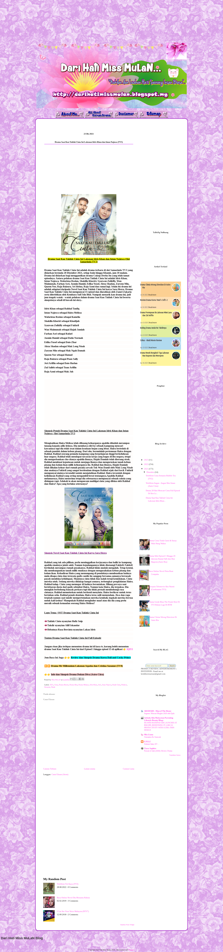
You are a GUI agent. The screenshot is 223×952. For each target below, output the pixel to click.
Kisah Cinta (116, 685)
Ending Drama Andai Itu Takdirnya (153, 328)
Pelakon (124, 685)
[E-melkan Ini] (71, 678)
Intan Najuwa (107, 685)
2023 (146, 460)
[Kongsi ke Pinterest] (82, 678)
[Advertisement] (91, 21)
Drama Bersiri (64, 685)
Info (99, 685)
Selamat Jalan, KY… (151, 744)
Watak (53, 687)
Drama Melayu (83, 685)
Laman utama (89, 769)
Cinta (56, 685)
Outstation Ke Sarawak (152, 737)
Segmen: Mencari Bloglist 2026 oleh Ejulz (159, 713)
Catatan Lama (128, 769)
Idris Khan (93, 685)
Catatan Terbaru (49, 769)
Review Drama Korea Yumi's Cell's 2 (154, 300)
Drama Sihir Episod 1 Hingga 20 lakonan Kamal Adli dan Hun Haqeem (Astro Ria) (162, 559)
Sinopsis (47, 687)
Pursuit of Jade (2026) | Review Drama (158, 751)
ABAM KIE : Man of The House (157, 711)
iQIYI (130, 649)
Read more (152, 295)
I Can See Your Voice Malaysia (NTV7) (73, 911)
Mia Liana (148, 734)
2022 (146, 464)
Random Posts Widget (127, 925)
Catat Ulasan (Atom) (60, 774)
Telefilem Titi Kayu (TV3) (67, 884)
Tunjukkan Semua (174, 755)
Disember (151, 472)
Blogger (131, 950)
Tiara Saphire (150, 748)
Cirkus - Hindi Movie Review (151, 340)
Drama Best (73, 685)
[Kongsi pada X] (77, 678)
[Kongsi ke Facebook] (79, 678)
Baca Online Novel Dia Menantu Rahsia (73, 897)
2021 (51, 685)
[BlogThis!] (74, 678)
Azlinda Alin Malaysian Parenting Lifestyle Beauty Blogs (158, 719)
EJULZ (147, 741)
